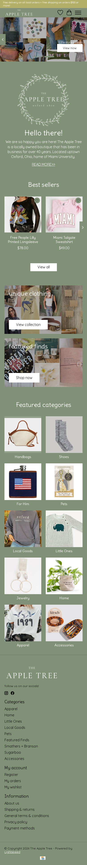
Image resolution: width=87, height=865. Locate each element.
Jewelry (23, 598)
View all (43, 267)
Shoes (64, 456)
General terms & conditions (26, 815)
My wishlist (13, 787)
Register (11, 774)
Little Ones (64, 551)
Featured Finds (16, 740)
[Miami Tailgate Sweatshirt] (64, 214)
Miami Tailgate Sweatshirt (64, 239)
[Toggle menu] (78, 12)
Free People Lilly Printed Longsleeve (23, 239)
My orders (12, 781)
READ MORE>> (43, 164)
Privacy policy (15, 822)
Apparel (23, 645)
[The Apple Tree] (19, 12)
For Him (23, 504)
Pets (64, 504)
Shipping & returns (19, 809)
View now (70, 48)
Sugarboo (12, 752)
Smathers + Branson (21, 746)
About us (11, 803)
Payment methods (19, 828)
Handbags (23, 456)
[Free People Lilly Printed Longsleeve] (22, 214)
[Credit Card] (43, 858)
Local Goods (23, 551)
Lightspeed (12, 852)
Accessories (64, 645)
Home (64, 598)
